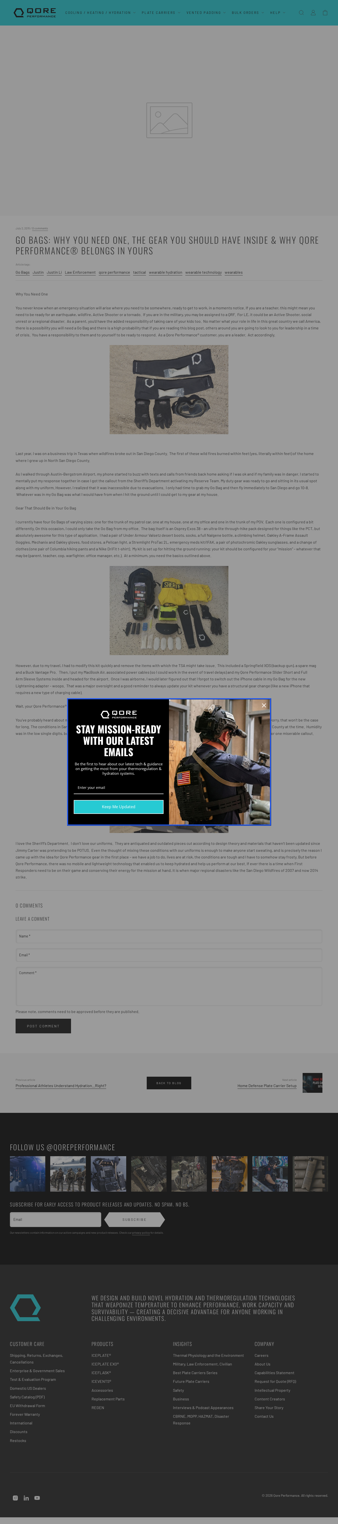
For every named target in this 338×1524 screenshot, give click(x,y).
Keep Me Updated (118, 806)
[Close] (264, 705)
